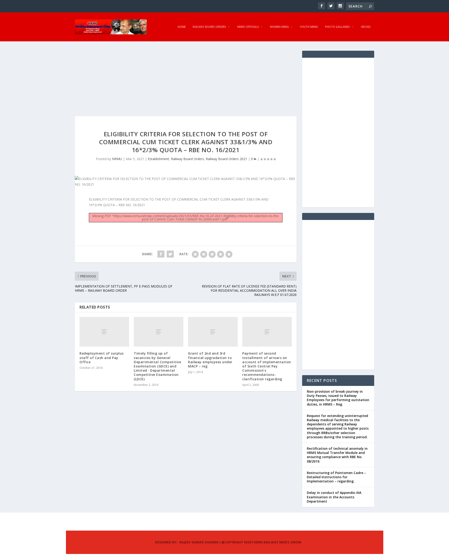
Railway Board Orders (209, 27)
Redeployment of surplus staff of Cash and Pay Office (102, 357)
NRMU (117, 159)
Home (182, 27)
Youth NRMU (309, 27)
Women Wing (279, 27)
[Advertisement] (186, 83)
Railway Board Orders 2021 (226, 159)
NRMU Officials (248, 27)
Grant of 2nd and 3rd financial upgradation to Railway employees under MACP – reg (210, 359)
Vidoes (366, 27)
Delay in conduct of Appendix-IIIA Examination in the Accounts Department (334, 496)
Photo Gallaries (337, 27)
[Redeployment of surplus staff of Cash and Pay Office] (104, 332)
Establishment (158, 159)
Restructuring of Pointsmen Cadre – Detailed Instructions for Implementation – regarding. (336, 477)
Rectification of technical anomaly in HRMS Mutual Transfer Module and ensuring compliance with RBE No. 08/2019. (337, 455)
